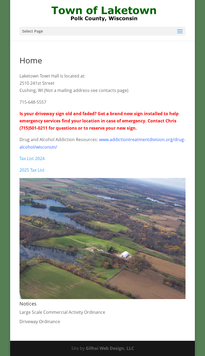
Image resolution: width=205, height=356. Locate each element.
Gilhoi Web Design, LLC (110, 348)
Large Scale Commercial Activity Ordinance (62, 312)
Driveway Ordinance (39, 321)
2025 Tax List (32, 170)
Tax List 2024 (32, 158)
